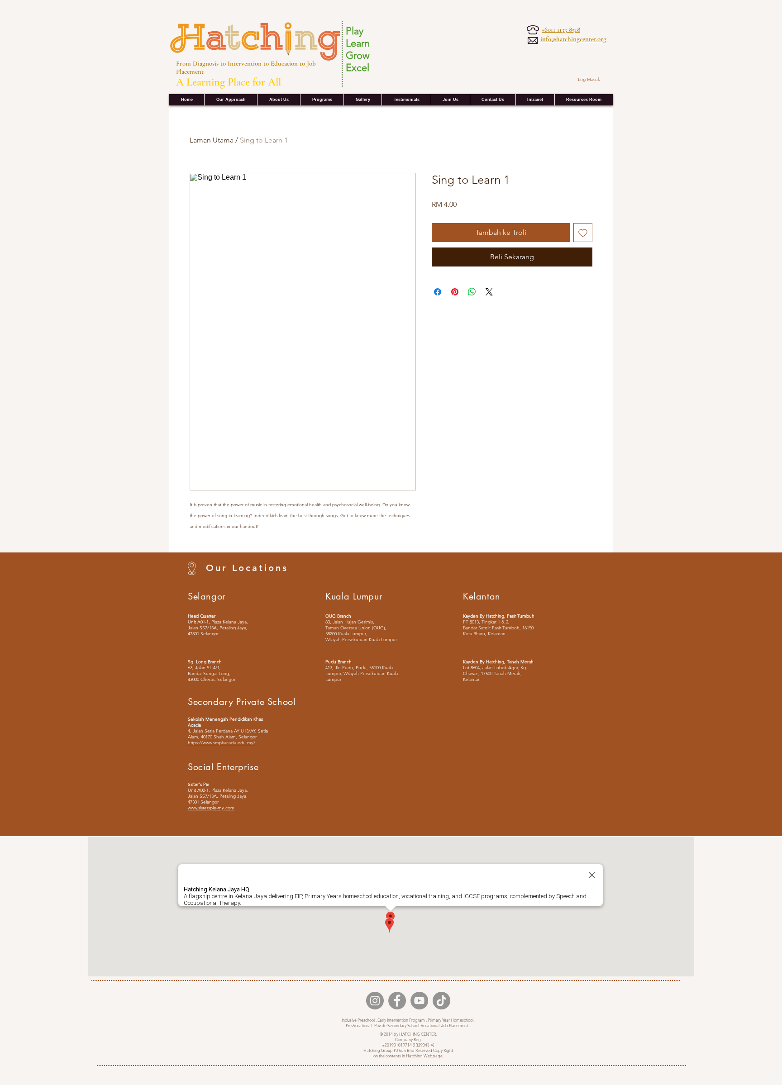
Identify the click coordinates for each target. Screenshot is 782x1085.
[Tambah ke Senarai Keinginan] (582, 232)
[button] (534, 99)
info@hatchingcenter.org (573, 39)
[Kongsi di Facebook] (437, 291)
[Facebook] (397, 1000)
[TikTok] (441, 1000)
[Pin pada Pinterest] (454, 291)
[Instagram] (375, 1000)
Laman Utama (212, 140)
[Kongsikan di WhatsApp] (472, 291)
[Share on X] (489, 291)
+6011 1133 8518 (561, 29)
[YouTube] (419, 1000)
